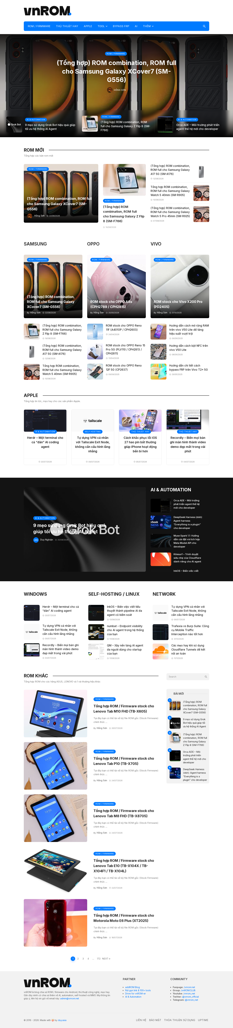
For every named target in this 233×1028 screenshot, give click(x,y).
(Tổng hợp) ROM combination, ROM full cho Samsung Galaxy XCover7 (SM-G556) (116, 71)
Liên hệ (141, 1020)
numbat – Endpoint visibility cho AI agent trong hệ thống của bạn (125, 630)
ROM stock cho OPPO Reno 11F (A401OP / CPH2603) (124, 327)
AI (136, 26)
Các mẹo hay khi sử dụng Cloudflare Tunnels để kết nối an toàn (188, 649)
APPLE (88, 26)
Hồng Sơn (120, 89)
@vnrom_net (191, 1000)
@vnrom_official (190, 996)
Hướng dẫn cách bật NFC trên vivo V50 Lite (188, 347)
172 (98, 958)
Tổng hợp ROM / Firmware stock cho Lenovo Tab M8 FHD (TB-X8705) (124, 813)
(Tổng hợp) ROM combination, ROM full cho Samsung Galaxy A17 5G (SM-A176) (170, 170)
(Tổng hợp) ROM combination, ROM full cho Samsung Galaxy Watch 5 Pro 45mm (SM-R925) (170, 212)
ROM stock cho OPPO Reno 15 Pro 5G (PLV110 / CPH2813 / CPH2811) (125, 349)
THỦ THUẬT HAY (67, 26)
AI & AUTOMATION (36, 119)
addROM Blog (132, 987)
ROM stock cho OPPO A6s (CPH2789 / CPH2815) (111, 304)
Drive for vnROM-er (135, 993)
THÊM (147, 26)
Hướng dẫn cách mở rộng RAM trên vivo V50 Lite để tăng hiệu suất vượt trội (189, 329)
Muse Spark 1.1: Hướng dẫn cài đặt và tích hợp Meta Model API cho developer (187, 541)
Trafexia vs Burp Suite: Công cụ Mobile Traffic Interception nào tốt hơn (190, 630)
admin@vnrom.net (69, 998)
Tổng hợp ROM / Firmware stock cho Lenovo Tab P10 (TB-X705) (124, 761)
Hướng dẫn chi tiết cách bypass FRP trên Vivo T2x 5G (188, 367)
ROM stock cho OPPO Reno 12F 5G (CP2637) (124, 367)
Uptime (203, 1020)
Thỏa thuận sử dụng (179, 1020)
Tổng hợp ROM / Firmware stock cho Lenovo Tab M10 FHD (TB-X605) (124, 708)
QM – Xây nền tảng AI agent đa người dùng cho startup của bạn (125, 649)
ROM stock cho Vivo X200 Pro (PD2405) (178, 304)
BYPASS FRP (121, 26)
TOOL (101, 26)
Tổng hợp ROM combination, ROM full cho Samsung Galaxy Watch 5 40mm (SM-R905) (170, 191)
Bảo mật (155, 1020)
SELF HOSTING (93, 431)
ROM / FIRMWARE (39, 26)
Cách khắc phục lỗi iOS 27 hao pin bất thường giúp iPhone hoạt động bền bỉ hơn (140, 444)
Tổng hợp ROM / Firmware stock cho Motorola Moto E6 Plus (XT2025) (124, 918)
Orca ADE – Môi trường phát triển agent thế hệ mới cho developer (197, 127)
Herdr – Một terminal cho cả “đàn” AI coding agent (45, 442)
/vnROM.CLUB (187, 990)
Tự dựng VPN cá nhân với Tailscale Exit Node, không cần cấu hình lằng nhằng (92, 444)
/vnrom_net (189, 993)
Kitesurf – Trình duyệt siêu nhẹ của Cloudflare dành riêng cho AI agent (187, 558)
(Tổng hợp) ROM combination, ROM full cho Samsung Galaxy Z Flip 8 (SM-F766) (125, 126)
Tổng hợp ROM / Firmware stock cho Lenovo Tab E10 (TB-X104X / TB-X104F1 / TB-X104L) (124, 865)
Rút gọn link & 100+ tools (138, 990)
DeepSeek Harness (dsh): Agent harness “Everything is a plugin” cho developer (188, 523)
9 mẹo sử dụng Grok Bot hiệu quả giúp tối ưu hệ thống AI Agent (50, 127)
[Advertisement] (151, 10)
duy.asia (62, 1020)
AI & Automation (133, 996)
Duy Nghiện (46, 539)
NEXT (105, 958)
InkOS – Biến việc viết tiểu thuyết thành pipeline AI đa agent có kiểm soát (124, 610)
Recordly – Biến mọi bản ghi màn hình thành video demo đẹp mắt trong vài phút (188, 444)
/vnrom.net (189, 987)
